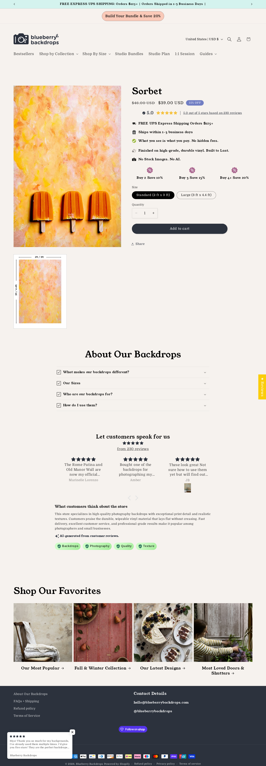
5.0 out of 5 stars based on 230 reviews (212, 113)
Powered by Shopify (117, 764)
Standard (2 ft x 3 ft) (153, 195)
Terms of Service (27, 715)
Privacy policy (166, 763)
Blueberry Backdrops (89, 764)
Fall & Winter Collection (100, 668)
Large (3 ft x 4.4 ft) (196, 195)
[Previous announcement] (14, 4)
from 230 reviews (133, 449)
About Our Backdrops (31, 694)
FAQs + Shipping (26, 701)
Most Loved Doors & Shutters (223, 671)
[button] (58, 54)
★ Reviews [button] (262, 386)
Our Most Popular (40, 668)
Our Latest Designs (160, 668)
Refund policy (24, 708)
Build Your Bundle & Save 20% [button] (133, 16)
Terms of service (190, 763)
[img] (133, 443)
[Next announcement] (252, 4)
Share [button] (140, 244)
